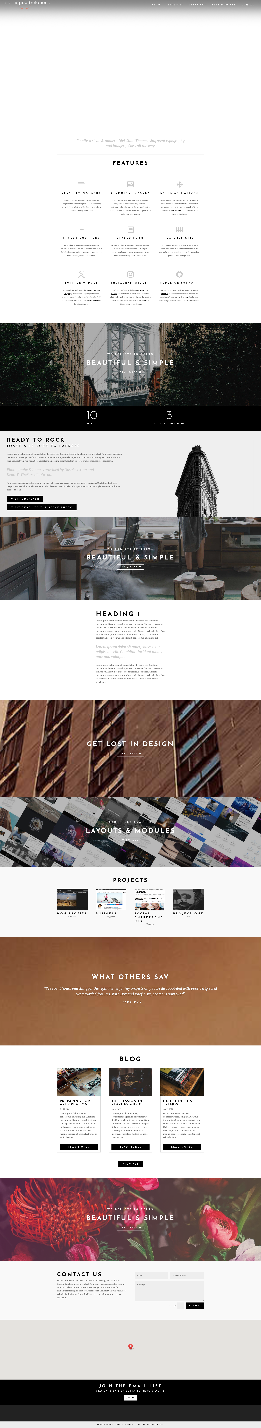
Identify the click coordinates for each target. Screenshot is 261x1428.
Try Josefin (130, 372)
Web (188, 916)
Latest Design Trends (178, 1103)
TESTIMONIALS (224, 5)
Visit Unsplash (25, 499)
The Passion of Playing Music (127, 1103)
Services (176, 5)
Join (130, 1398)
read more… (79, 1147)
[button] (131, 1347)
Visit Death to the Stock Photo (42, 507)
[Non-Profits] (72, 899)
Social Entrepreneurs (149, 917)
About (157, 5)
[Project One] (188, 899)
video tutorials (185, 297)
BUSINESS (106, 913)
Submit (195, 1306)
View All (130, 840)
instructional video (91, 300)
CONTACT (249, 5)
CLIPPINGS (197, 5)
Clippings (72, 916)
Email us (164, 294)
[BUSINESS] (111, 899)
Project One (188, 913)
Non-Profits (72, 913)
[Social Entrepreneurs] (150, 899)
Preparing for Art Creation (75, 1103)
